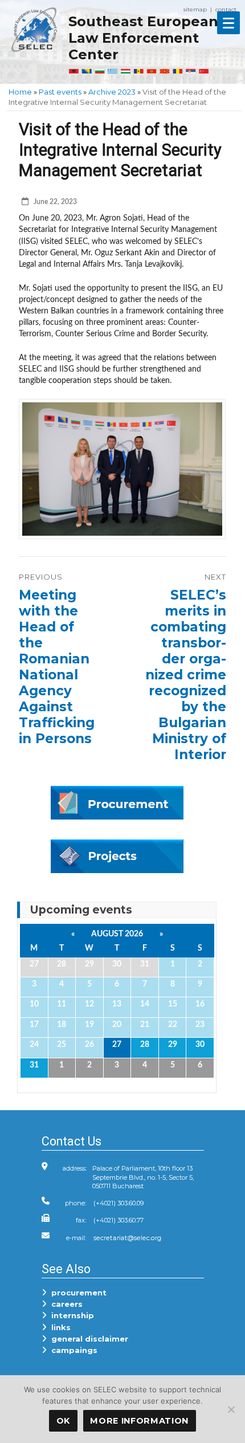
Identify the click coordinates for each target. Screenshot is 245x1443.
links (59, 1327)
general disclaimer (87, 1338)
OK (63, 1421)
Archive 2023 (112, 91)
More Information (139, 1421)
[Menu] (228, 22)
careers (65, 1304)
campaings (72, 1350)
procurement (77, 1292)
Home (20, 91)
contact (225, 9)
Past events (60, 91)
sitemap (195, 9)
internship (70, 1315)
